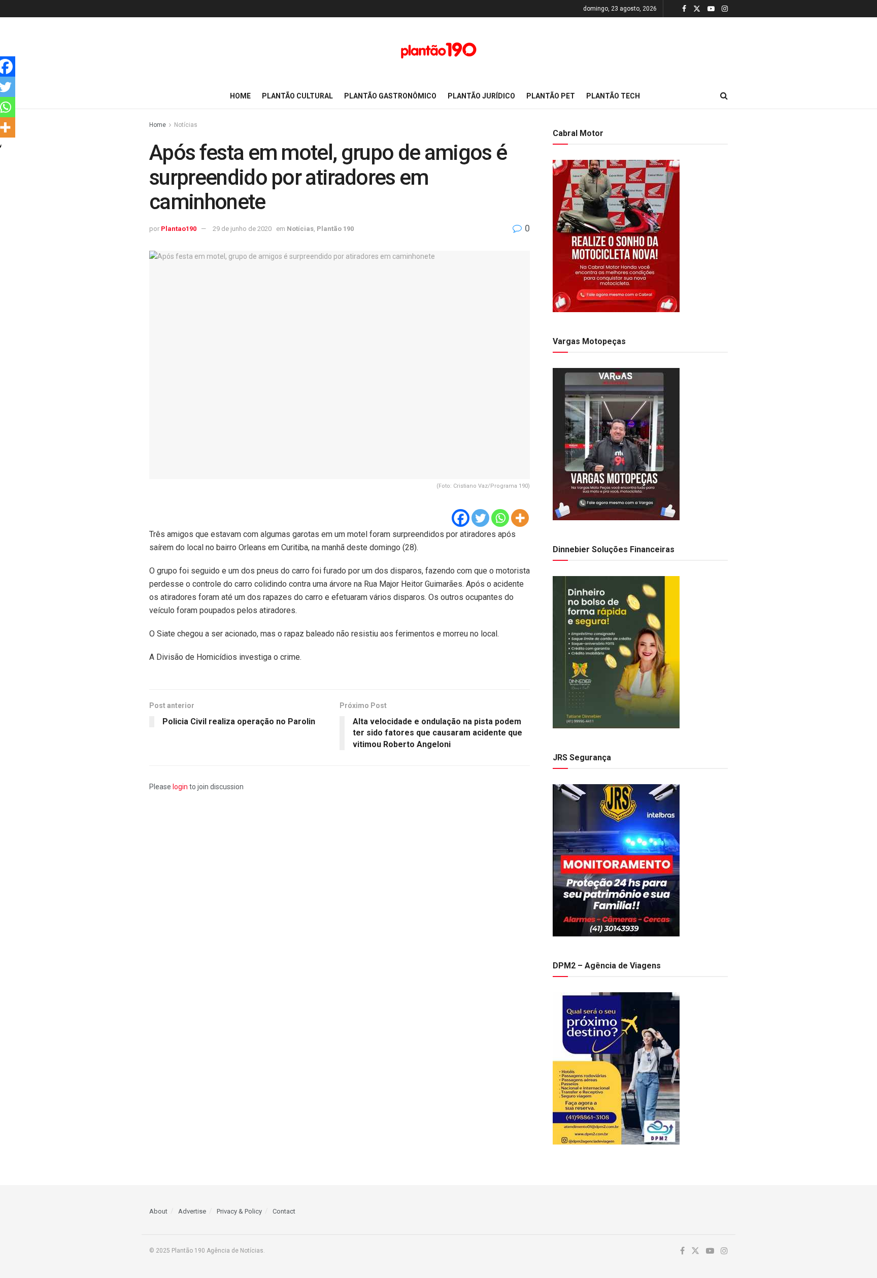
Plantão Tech (613, 96)
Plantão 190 (335, 228)
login (180, 787)
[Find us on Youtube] (711, 9)
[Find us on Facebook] (684, 9)
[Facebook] (460, 518)
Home (240, 96)
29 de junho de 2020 (242, 228)
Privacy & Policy (239, 1211)
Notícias (185, 124)
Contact (284, 1211)
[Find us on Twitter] (696, 9)
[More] (520, 518)
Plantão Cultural (297, 96)
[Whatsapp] (500, 518)
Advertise (192, 1211)
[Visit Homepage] (438, 50)
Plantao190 (178, 228)
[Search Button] (724, 96)
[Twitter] (480, 518)
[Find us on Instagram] (725, 9)
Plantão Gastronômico (390, 96)
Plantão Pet (550, 96)
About (158, 1211)
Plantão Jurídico (481, 96)
